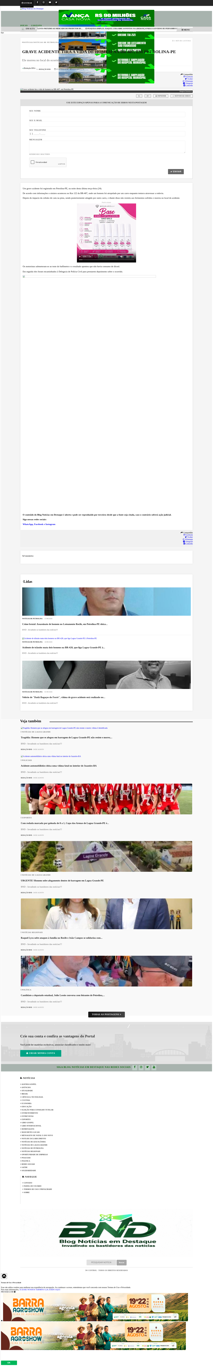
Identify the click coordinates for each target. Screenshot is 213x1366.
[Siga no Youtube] (50, 3)
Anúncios (26, 1157)
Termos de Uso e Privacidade (37, 1259)
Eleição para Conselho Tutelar (37, 1179)
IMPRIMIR (161, 96)
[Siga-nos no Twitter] (147, 1137)
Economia (26, 1173)
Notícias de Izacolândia (33, 1211)
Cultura (25, 1170)
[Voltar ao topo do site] (4, 1345)
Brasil (24, 1163)
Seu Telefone (37, 130)
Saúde (24, 1237)
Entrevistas (27, 1186)
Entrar (28, 3)
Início (24, 25)
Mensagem (35, 140)
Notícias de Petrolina (32, 1218)
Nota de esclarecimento (33, 1208)
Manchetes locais (30, 1202)
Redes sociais (28, 1234)
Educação (26, 1176)
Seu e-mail (35, 120)
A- (139, 96)
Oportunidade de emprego (34, 1224)
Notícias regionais (30, 1221)
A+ (148, 96)
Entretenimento (29, 1182)
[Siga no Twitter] (56, 3)
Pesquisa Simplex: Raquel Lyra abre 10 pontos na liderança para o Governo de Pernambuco (113, 29)
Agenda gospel (28, 1154)
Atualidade (27, 1160)
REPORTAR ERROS (182, 96)
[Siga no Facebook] (37, 3)
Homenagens (27, 1198)
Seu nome (35, 111)
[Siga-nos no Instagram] (141, 1137)
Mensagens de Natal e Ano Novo (37, 1205)
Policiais (26, 1227)
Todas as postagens (106, 1084)
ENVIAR (176, 172)
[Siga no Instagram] (44, 3)
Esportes (26, 1189)
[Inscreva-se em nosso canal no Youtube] (153, 1137)
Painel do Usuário (32, 1255)
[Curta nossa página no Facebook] (134, 1137)
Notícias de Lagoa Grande (34, 1214)
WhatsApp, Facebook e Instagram (39, 524)
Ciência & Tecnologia (32, 1166)
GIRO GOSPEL (27, 1192)
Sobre (26, 1262)
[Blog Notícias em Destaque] (32, 9)
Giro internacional (31, 1195)
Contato (36, 25)
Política (25, 1230)
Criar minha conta (41, 1122)
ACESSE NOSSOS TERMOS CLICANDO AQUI (39, 1359)
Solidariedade (28, 1240)
